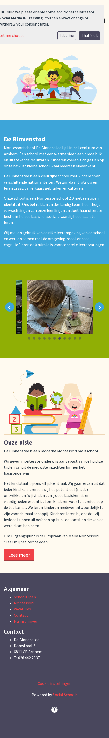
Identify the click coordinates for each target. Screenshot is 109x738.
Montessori (24, 603)
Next (99, 307)
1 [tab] (30, 339)
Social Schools (65, 695)
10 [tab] (76, 339)
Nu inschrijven (26, 621)
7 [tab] (60, 339)
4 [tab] (45, 339)
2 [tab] (35, 339)
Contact (21, 615)
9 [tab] (71, 339)
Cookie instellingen (54, 683)
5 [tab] (50, 339)
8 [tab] (65, 339)
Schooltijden (25, 597)
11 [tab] (81, 339)
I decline (67, 35)
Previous (9, 307)
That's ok (89, 35)
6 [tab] (55, 339)
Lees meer (19, 555)
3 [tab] (40, 339)
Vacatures (22, 609)
